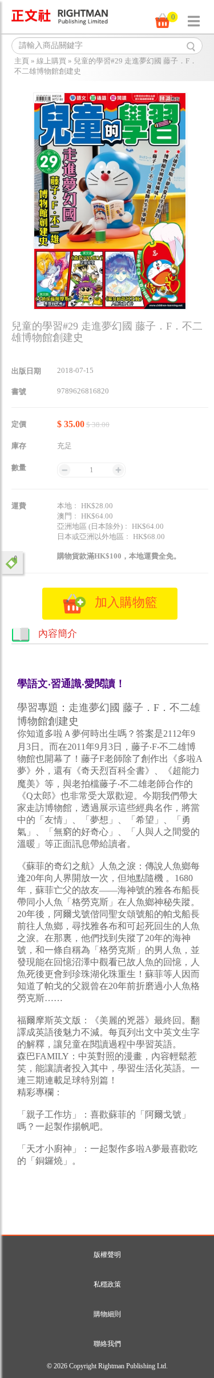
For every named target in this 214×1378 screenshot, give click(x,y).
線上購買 (51, 61)
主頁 (21, 61)
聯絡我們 (107, 1344)
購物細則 (107, 1314)
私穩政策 (107, 1284)
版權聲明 (107, 1255)
